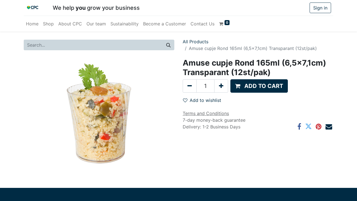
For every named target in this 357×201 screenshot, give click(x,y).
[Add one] (221, 86)
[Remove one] (190, 86)
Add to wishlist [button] (205, 100)
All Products (195, 41)
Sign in (320, 8)
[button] (259, 86)
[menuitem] (32, 23)
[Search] (168, 45)
